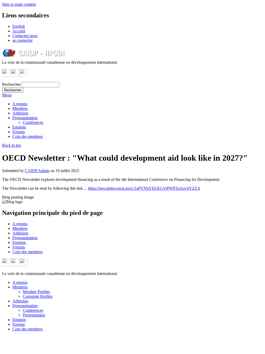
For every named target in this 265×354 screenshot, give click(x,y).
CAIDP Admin (37, 170)
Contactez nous (25, 35)
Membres (20, 108)
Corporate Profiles (38, 296)
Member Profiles (36, 291)
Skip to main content (19, 4)
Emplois (19, 127)
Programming (34, 315)
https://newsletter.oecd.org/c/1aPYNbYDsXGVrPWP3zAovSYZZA (144, 188)
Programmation (25, 118)
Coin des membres (27, 136)
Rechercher (11, 84)
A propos (19, 104)
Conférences (33, 122)
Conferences (33, 310)
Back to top (11, 145)
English (18, 26)
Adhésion (20, 113)
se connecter (22, 40)
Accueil (18, 31)
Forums (18, 132)
